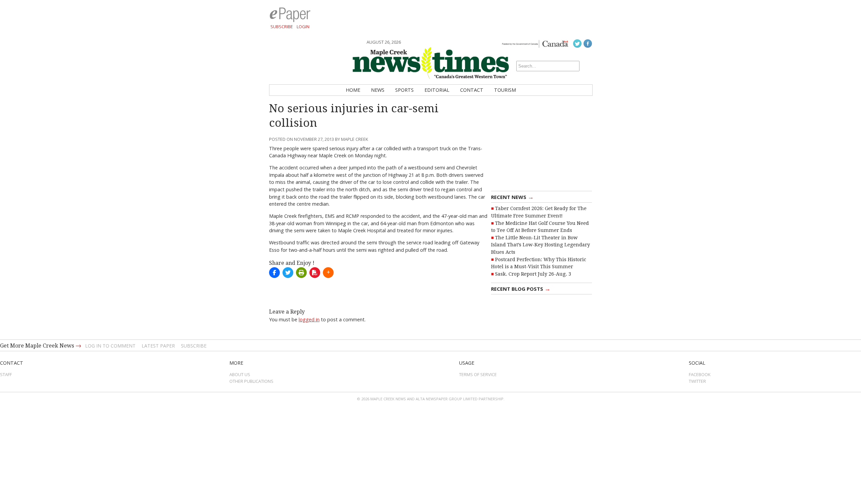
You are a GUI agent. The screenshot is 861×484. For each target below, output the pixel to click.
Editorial (436, 90)
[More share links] (328, 272)
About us (239, 374)
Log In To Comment (110, 345)
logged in (309, 319)
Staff (6, 374)
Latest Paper (158, 345)
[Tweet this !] (288, 272)
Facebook (700, 374)
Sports (404, 90)
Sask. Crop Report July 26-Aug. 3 (533, 274)
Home (353, 90)
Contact (471, 90)
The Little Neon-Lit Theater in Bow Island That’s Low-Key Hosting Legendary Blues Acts (540, 245)
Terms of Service (478, 374)
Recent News (512, 197)
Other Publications (251, 381)
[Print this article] (301, 272)
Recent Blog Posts (521, 288)
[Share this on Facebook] (274, 272)
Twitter (697, 381)
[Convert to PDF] (314, 272)
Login (303, 27)
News (377, 90)
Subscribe (281, 27)
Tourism (505, 90)
